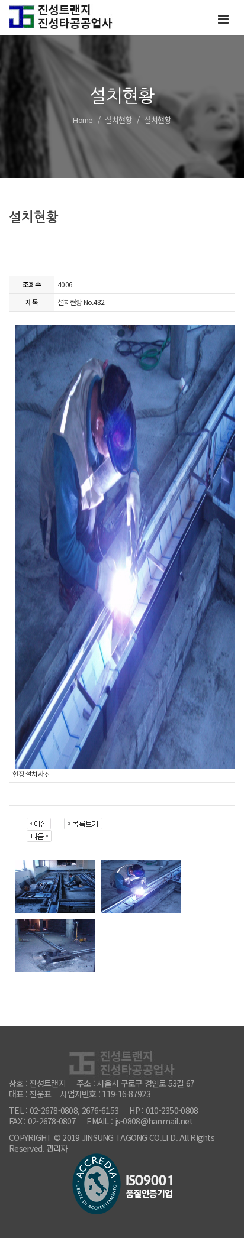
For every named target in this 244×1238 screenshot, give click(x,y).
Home (82, 119)
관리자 (57, 1148)
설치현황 (118, 119)
